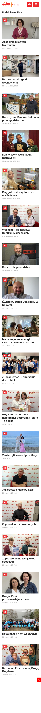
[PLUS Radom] (10, 4)
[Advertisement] (20, 697)
